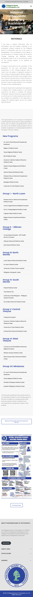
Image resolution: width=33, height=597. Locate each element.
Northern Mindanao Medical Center (14, 382)
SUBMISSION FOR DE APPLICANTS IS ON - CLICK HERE (16, 1)
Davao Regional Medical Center (13, 152)
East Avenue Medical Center (12, 245)
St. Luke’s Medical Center (11, 264)
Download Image (16, 505)
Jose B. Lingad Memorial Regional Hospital (16, 205)
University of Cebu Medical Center (14, 186)
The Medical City (9, 291)
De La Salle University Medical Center (14, 301)
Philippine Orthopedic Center (12, 272)
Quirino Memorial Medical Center (13, 172)
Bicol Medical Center (10, 156)
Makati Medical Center (10, 287)
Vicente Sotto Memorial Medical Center (15, 331)
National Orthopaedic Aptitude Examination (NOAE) (16, 421)
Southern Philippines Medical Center (14, 386)
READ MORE (6, 543)
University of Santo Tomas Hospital (14, 268)
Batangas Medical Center (11, 182)
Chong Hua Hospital (9, 317)
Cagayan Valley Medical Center (13, 213)
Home (15, 30)
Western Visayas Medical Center (13, 353)
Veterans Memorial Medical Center (14, 241)
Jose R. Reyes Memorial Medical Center (15, 260)
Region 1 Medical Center (11, 148)
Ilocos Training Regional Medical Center (15, 209)
